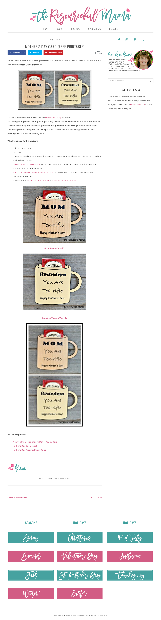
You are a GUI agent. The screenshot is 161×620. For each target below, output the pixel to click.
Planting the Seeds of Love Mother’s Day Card (35, 442)
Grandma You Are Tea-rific (63, 180)
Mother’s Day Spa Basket (25, 446)
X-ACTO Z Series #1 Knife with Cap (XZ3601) (34, 172)
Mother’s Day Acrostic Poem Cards (29, 450)
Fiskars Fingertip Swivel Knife (27, 164)
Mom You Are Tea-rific (38, 180)
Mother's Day (53, 479)
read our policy (137, 105)
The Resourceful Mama (80, 15)
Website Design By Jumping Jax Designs (89, 616)
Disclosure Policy (53, 118)
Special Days (65, 479)
